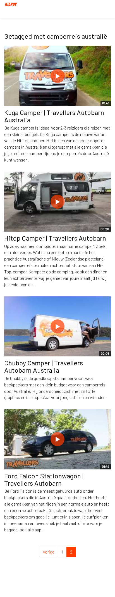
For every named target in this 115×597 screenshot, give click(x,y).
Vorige (48, 551)
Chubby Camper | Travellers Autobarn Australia (43, 366)
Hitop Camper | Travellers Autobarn (55, 238)
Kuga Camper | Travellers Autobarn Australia (54, 116)
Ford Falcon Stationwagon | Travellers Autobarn (43, 479)
